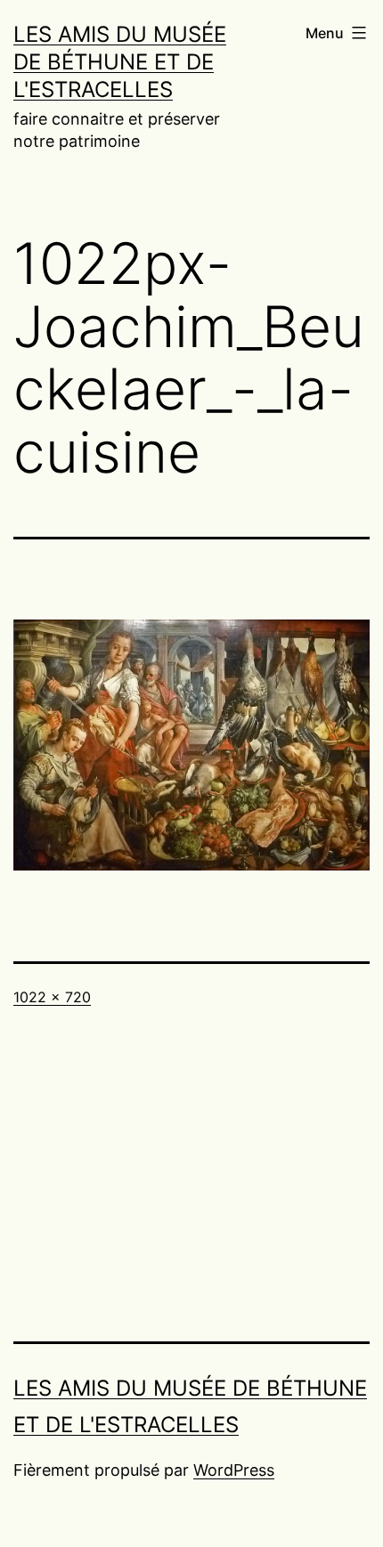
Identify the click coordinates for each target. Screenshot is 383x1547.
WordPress (233, 1470)
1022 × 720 (52, 997)
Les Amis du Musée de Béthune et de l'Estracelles (119, 61)
